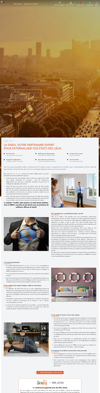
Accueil (6, 141)
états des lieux (16, 174)
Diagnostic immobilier (31, 4)
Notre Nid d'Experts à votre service (51, 372)
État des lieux (18, 4)
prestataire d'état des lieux (31, 265)
